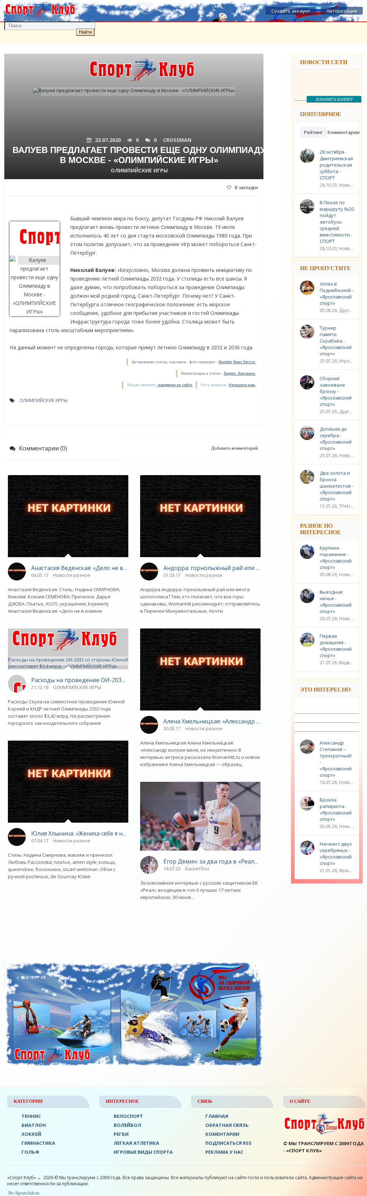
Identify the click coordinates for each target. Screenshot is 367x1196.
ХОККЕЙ (31, 1134)
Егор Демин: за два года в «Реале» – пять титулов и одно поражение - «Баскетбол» (212, 861)
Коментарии (222, 1134)
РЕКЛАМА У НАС (224, 1152)
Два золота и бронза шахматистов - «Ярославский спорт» (336, 486)
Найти (85, 32)
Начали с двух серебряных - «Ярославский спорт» (336, 853)
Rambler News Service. (237, 362)
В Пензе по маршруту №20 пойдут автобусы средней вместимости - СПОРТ (337, 221)
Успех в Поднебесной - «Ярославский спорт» (336, 293)
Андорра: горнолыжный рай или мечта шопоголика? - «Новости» (212, 567)
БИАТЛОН (34, 1125)
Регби (121, 1134)
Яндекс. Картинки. (240, 373)
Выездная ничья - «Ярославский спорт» (336, 601)
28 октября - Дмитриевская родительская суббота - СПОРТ (336, 165)
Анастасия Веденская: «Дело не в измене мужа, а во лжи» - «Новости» (79, 567)
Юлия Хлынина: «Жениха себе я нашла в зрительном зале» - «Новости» (79, 833)
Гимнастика (38, 1143)
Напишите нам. (242, 385)
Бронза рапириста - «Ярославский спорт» (336, 809)
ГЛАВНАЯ (216, 1116)
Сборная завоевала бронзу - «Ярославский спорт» (336, 391)
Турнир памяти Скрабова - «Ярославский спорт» (336, 341)
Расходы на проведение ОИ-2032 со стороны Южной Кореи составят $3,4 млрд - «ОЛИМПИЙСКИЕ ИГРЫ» (79, 680)
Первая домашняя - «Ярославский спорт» (336, 646)
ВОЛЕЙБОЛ (127, 1125)
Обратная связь (227, 1125)
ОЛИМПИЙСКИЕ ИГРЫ (43, 400)
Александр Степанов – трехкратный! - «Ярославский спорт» (336, 759)
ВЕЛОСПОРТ (128, 1116)
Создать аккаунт (290, 11)
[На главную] (40, 10)
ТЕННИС (31, 1116)
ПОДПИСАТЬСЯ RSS (228, 1143)
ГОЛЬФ (30, 1152)
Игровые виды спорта (143, 1152)
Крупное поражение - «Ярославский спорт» (336, 557)
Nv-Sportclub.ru (23, 1193)
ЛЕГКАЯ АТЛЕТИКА (136, 1143)
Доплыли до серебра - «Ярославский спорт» (336, 438)
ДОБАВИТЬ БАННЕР (334, 99)
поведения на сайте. (175, 385)
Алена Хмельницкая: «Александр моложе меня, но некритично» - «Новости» (212, 721)
